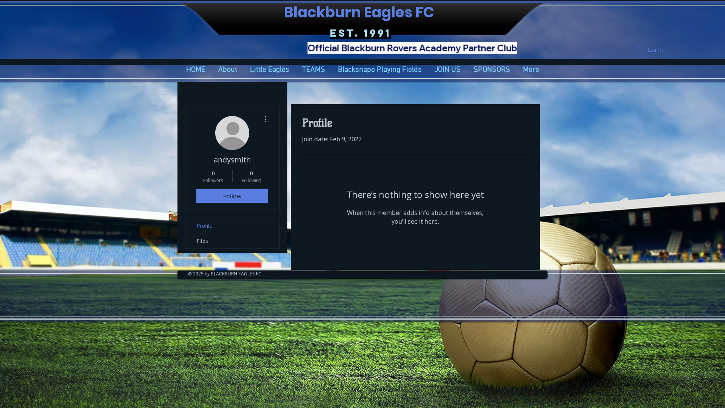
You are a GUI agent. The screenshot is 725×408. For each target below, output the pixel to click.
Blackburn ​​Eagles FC (360, 12)
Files (202, 240)
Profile (205, 225)
